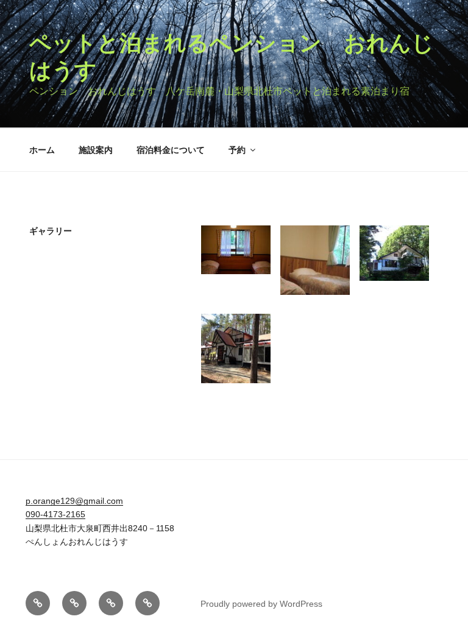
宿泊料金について (170, 150)
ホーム (42, 150)
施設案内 (96, 150)
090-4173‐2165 (55, 514)
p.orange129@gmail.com (74, 501)
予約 (237, 150)
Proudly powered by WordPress (261, 604)
